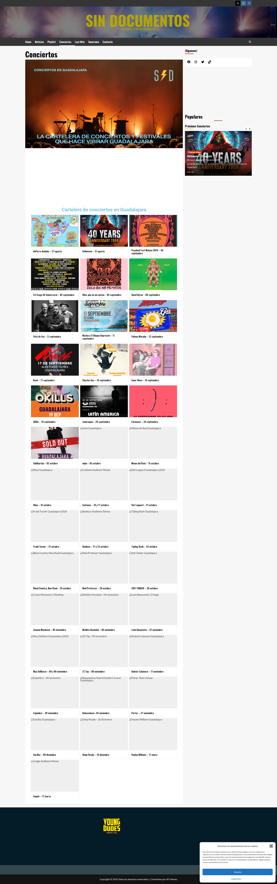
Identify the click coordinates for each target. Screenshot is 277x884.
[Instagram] (243, 3)
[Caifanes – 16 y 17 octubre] (104, 484)
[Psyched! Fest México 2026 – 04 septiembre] (153, 231)
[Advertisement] (104, 175)
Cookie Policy (236, 879)
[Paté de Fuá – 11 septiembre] (55, 316)
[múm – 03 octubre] (104, 443)
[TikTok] (209, 62)
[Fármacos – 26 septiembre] (153, 401)
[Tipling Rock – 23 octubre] (153, 526)
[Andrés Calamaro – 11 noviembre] (153, 651)
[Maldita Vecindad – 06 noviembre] (104, 609)
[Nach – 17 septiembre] (55, 359)
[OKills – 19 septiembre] (55, 401)
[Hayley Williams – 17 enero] (153, 734)
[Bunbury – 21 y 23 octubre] (104, 526)
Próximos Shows (194, 152)
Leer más (190, 172)
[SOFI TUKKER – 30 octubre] (153, 568)
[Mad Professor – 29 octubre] (104, 568)
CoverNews (156, 879)
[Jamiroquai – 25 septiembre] (104, 401)
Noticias (39, 42)
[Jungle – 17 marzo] (55, 776)
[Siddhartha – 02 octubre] (55, 443)
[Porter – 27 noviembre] (153, 692)
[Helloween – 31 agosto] (104, 231)
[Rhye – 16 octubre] (55, 484)
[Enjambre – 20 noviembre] (55, 692)
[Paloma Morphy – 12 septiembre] (153, 316)
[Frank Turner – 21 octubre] (55, 526)
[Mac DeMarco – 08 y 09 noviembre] (55, 651)
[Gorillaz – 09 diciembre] (55, 734)
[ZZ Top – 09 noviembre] (104, 651)
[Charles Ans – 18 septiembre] (104, 359)
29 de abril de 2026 (212, 160)
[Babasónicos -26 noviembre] (104, 692)
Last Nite (80, 42)
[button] (271, 846)
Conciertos (65, 42)
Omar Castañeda (195, 160)
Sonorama (93, 42)
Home (28, 42)
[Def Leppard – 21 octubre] (153, 484)
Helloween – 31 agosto (199, 156)
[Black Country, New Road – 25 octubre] (55, 568)
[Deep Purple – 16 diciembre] (104, 734)
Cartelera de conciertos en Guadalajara (104, 209)
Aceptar (238, 872)
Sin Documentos (138, 20)
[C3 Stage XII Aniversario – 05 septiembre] (55, 274)
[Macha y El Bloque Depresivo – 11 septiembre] (104, 316)
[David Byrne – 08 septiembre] (153, 274)
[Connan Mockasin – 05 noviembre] (55, 609)
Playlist (51, 42)
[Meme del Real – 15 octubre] (153, 443)
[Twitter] (237, 3)
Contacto (108, 42)
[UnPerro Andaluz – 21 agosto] (55, 231)
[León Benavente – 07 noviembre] (153, 609)
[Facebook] (249, 3)
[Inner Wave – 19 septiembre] (153, 359)
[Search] (250, 41)
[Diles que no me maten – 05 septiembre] (104, 274)
